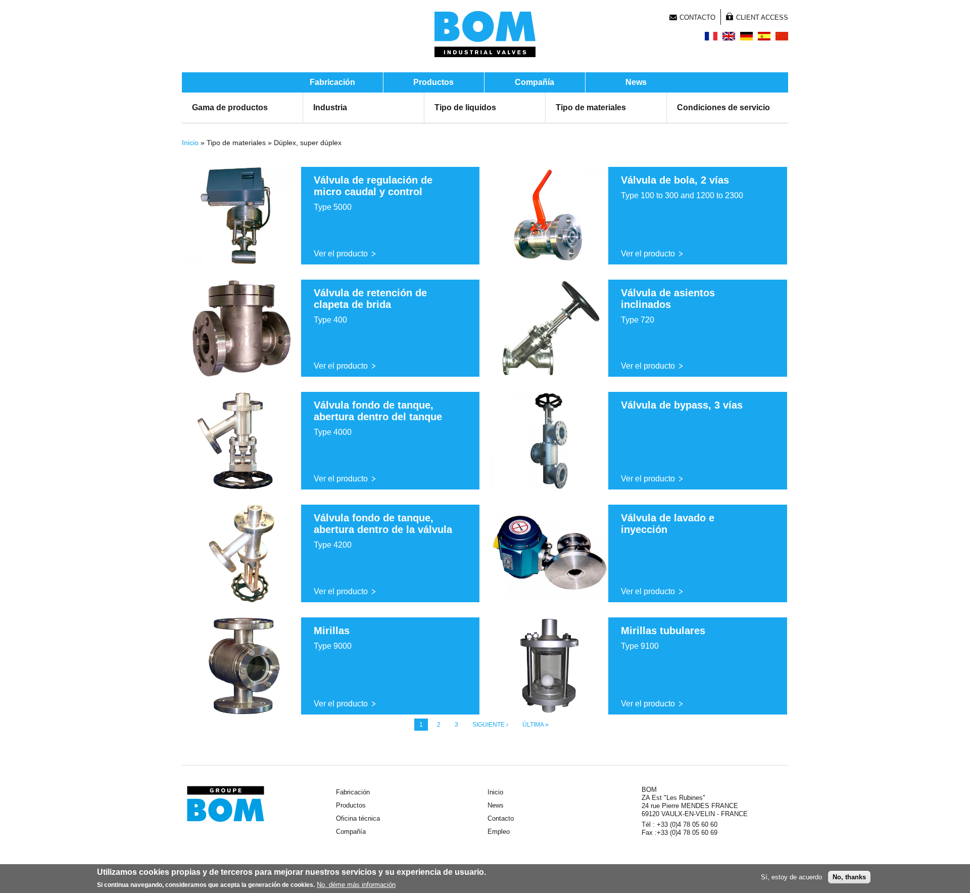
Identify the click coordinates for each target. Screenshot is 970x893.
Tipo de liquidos (465, 107)
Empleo (499, 831)
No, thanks (849, 877)
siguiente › (490, 724)
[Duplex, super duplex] (711, 36)
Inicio (190, 143)
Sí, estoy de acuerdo (791, 877)
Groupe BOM (225, 804)
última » (535, 724)
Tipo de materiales (591, 107)
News (636, 82)
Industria (330, 107)
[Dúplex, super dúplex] (764, 36)
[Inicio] (485, 34)
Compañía (534, 82)
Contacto (697, 17)
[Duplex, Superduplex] (746, 36)
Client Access (762, 17)
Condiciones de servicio (723, 107)
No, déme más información (356, 884)
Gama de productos (230, 107)
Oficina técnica (358, 818)
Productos (433, 82)
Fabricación (332, 82)
